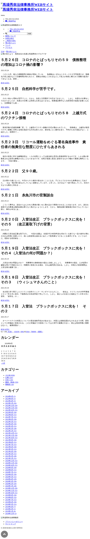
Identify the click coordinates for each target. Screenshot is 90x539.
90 (35, 332)
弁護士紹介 (9, 38)
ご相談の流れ (10, 41)
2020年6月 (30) (10, 474)
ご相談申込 (11, 21)
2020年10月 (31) (11, 465)
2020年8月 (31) (10, 470)
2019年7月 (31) (10, 500)
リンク (8, 45)
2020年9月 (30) (10, 468)
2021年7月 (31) (10, 445)
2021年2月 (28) (10, 456)
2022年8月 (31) (10, 415)
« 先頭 (9, 332)
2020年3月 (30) (10, 481)
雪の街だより (10, 43)
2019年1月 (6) (10, 511)
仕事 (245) (9, 378)
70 (31, 332)
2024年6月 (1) (10, 396)
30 (18, 332)
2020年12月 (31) (11, 461)
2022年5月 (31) (10, 422)
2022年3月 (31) (10, 426)
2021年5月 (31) (10, 449)
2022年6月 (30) (10, 419)
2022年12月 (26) (11, 405)
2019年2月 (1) (10, 509)
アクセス (8, 47)
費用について (10, 36)
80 (33, 332)
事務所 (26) (9, 384)
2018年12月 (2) (10, 513)
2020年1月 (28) (10, 486)
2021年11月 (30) (11, 435)
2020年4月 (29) (10, 479)
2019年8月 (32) (10, 497)
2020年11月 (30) (11, 463)
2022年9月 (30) (10, 412)
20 (17, 332)
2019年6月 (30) (10, 502)
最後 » (40, 332)
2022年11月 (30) (11, 408)
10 (15, 332)
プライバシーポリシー (14, 522)
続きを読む (5, 83)
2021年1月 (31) (10, 458)
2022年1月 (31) (10, 431)
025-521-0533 (17, 29)
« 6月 (3, 363)
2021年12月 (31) (11, 433)
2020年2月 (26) (10, 484)
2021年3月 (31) (10, 454)
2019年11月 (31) (11, 491)
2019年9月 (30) (10, 495)
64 (28, 332)
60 (21, 332)
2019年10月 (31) (11, 493)
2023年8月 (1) (10, 399)
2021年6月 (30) (10, 447)
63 (27, 332)
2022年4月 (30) (10, 424)
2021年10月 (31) (11, 438)
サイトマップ (10, 524)
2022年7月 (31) (10, 417)
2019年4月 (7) (10, 507)
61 (23, 332)
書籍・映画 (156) (11, 382)
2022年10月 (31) (11, 410)
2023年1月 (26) (10, 403)
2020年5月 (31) (10, 477)
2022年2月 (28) (10, 428)
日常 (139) (9, 380)
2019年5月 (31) (10, 504)
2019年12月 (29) (11, 488)
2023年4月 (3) (10, 401)
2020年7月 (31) (10, 472)
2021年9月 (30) (10, 440)
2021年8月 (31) (10, 442)
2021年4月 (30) (10, 451)
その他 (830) (10, 375)
